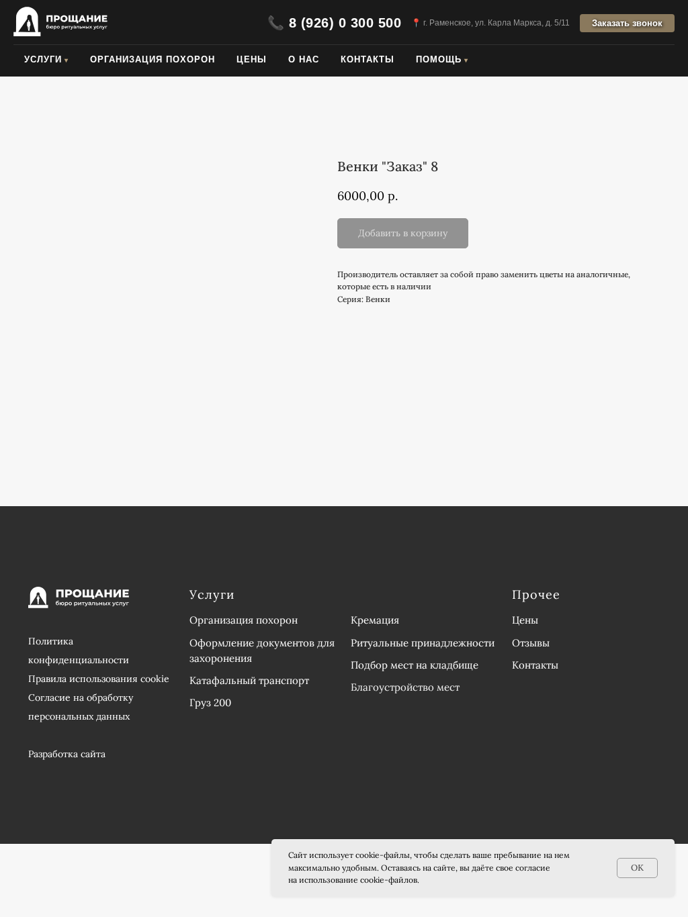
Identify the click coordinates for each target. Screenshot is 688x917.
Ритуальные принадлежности (422, 642)
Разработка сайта (66, 754)
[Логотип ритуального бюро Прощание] (60, 23)
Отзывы (531, 642)
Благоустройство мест (405, 687)
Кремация (375, 620)
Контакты (367, 59)
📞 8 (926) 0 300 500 (334, 22)
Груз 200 (210, 702)
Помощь (439, 59)
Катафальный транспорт (249, 680)
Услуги (43, 59)
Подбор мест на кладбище (414, 665)
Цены (251, 59)
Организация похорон (152, 59)
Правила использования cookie (98, 679)
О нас (303, 59)
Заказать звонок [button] (627, 23)
